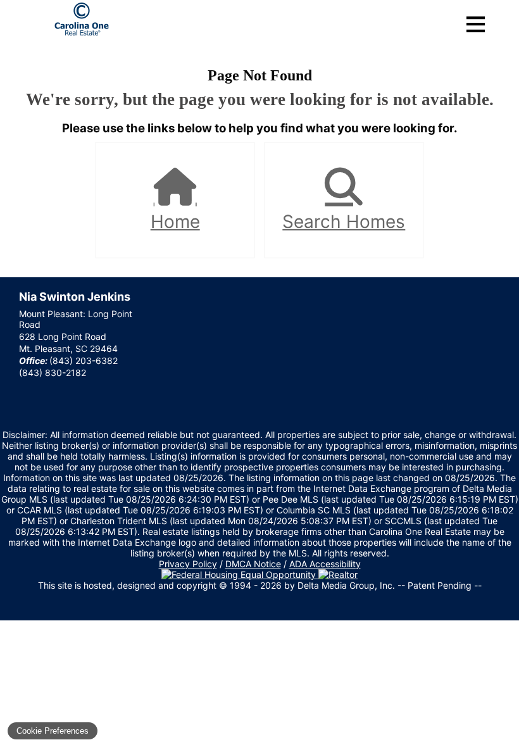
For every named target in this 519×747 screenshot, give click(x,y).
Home (175, 221)
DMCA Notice (253, 563)
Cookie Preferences (52, 731)
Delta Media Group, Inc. (346, 585)
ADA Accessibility (325, 563)
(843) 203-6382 (83, 360)
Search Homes (343, 221)
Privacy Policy (188, 563)
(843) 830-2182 (52, 372)
